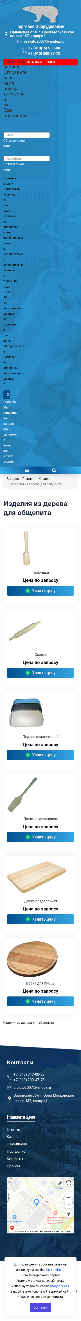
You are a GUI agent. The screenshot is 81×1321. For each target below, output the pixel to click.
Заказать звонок (40, 62)
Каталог (45, 479)
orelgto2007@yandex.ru (44, 41)
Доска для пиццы (41, 983)
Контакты (15, 1159)
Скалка (41, 654)
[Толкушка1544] (40, 548)
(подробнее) (55, 1270)
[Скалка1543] (40, 631)
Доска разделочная (40, 901)
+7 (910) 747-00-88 (44, 48)
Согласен (40, 1307)
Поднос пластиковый (40, 737)
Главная (28, 479)
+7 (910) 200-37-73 (44, 53)
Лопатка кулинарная (40, 819)
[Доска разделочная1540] (40, 877)
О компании (17, 1144)
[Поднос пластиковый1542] (40, 713)
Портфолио (16, 1151)
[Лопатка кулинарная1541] (40, 795)
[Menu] (27, 470)
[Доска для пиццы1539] (40, 959)
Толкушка (40, 572)
